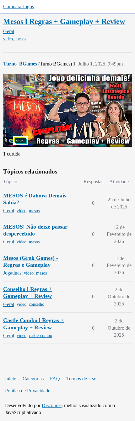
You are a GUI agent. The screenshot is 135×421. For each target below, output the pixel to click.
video (8, 39)
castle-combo (40, 335)
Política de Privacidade (27, 390)
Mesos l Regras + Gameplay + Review (64, 21)
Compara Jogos (18, 6)
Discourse (52, 405)
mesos (20, 39)
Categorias (33, 378)
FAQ (55, 378)
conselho (36, 304)
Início (10, 378)
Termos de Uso (81, 378)
